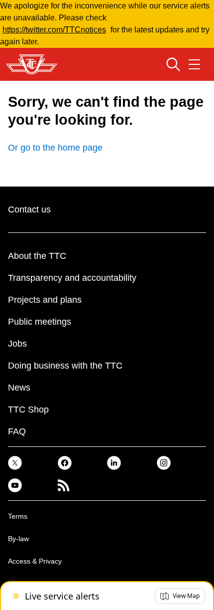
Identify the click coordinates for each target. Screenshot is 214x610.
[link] (15, 462)
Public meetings (39, 322)
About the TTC (37, 256)
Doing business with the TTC (65, 366)
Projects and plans (45, 300)
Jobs (17, 344)
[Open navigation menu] (194, 64)
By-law (18, 539)
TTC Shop (28, 409)
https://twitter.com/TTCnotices (54, 29)
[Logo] (31, 64)
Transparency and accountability (72, 278)
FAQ (17, 431)
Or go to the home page (55, 148)
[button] (180, 596)
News (19, 388)
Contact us (29, 209)
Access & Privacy (35, 561)
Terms (17, 516)
